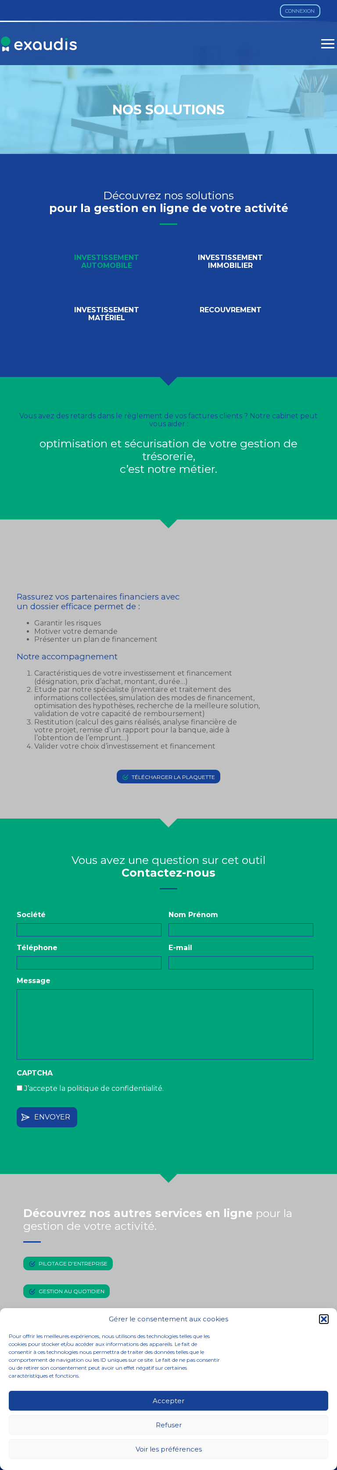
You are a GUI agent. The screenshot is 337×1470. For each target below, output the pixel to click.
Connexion (300, 11)
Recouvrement (231, 310)
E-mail (180, 947)
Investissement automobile (106, 261)
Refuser (169, 1425)
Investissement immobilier (230, 261)
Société (31, 915)
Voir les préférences (169, 1449)
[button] (323, 1319)
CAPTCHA (35, 1073)
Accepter (168, 1401)
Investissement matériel (106, 314)
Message (33, 980)
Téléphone (37, 947)
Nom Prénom (193, 915)
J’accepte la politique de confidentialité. (94, 1088)
